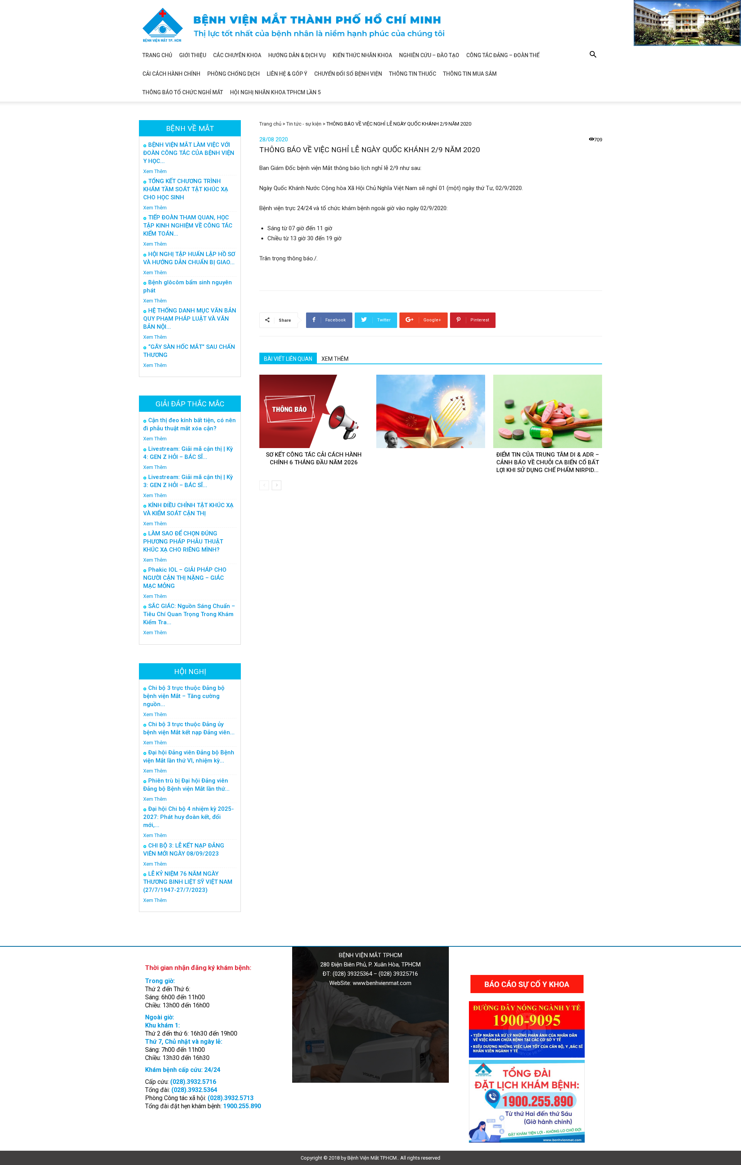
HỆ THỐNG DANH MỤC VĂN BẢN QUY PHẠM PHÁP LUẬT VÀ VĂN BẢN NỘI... (189, 318)
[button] (593, 55)
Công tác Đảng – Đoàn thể (503, 55)
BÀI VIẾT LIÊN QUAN (288, 359)
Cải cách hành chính (171, 74)
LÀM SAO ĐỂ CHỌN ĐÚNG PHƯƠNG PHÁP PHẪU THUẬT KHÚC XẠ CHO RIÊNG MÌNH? (183, 541)
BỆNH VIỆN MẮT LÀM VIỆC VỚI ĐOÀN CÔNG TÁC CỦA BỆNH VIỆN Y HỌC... (188, 153)
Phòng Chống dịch (233, 74)
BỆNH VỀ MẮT (190, 128)
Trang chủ (157, 55)
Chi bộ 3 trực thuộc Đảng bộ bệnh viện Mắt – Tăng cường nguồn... (184, 696)
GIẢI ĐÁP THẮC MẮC (190, 403)
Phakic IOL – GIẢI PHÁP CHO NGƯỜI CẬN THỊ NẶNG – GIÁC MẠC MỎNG (185, 577)
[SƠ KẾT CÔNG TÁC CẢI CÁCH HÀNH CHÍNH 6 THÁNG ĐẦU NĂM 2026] (313, 411)
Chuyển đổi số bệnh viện (348, 74)
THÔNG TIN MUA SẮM (470, 74)
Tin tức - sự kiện (303, 124)
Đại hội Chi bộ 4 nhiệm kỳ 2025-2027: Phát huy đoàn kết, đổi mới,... (188, 817)
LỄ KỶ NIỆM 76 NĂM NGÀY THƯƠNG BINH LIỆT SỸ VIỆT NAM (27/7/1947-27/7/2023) (187, 881)
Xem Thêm (155, 171)
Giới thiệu (192, 55)
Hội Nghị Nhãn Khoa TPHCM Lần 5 (275, 92)
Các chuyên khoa (237, 55)
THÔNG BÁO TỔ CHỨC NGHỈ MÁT (182, 92)
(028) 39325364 (352, 973)
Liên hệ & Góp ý (287, 74)
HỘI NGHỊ (190, 671)
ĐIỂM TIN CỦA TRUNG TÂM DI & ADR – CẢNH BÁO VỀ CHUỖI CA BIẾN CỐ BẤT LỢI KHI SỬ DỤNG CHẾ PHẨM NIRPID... (547, 462)
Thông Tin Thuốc (412, 74)
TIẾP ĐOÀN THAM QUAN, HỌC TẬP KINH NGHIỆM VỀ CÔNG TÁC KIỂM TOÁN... (187, 225)
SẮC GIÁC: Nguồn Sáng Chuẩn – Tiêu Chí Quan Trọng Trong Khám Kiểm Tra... (189, 614)
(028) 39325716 (398, 973)
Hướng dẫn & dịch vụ (297, 55)
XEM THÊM (335, 359)
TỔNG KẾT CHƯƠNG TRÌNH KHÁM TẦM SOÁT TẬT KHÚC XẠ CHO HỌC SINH (185, 189)
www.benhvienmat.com (382, 983)
